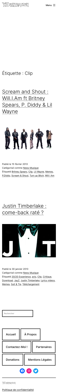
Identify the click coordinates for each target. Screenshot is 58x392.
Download (7, 280)
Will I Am (49, 175)
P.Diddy (6, 175)
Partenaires (44, 347)
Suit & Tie (16, 284)
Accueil (11, 334)
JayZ (16, 280)
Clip (30, 171)
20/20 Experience (21, 276)
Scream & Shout (19, 175)
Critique (47, 276)
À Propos (30, 334)
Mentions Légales (40, 359)
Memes (49, 171)
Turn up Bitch (37, 175)
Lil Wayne (39, 171)
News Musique (31, 167)
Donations (12, 359)
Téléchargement (30, 284)
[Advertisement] (29, 40)
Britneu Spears (19, 171)
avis (34, 276)
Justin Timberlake (30, 280)
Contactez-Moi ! (16, 347)
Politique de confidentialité (18, 389)
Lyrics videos (48, 280)
